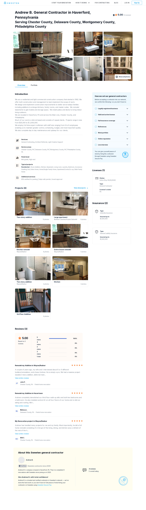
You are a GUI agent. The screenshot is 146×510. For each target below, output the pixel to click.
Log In (127, 3)
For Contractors (102, 3)
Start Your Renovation (61, 3)
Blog (116, 3)
